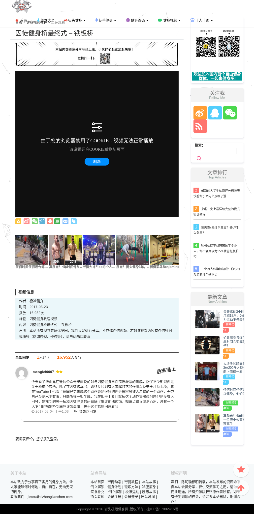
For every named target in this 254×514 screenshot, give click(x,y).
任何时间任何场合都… (32, 267)
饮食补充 (97, 492)
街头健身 (75, 20)
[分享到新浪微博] (27, 221)
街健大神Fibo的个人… (99, 267)
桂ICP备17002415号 (162, 509)
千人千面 (202, 20)
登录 (53, 439)
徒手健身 (106, 20)
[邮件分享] (65, 221)
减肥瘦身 (149, 487)
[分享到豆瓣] (57, 221)
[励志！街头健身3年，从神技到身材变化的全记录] (132, 250)
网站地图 (148, 497)
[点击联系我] (199, 113)
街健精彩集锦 (230, 405)
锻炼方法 (131, 487)
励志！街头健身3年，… (133, 267)
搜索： (200, 145)
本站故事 (149, 482)
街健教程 (131, 482)
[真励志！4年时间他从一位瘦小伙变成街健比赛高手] (65, 250)
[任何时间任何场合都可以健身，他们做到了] (31, 250)
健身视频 (170, 20)
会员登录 (131, 497)
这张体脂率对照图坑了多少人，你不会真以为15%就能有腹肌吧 (215, 251)
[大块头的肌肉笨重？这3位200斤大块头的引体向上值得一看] (207, 371)
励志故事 (149, 492)
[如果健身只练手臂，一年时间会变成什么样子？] (207, 345)
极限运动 (132, 492)
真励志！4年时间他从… (66, 267)
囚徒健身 (36, 319)
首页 (23, 20)
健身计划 (114, 487)
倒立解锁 (97, 487)
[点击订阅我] (198, 126)
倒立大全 (47, 20)
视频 (53, 319)
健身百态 (138, 20)
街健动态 (114, 482)
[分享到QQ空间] (18, 221)
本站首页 (97, 482)
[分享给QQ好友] (50, 221)
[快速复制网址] (74, 221)
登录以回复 (87, 411)
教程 (46, 319)
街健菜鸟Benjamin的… (167, 267)
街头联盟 (97, 497)
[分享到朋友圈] (35, 221)
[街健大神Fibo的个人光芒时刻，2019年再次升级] (99, 250)
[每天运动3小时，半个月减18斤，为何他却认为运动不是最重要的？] (207, 319)
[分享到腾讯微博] (42, 221)
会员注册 (114, 497)
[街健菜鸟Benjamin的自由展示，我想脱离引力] (166, 250)
